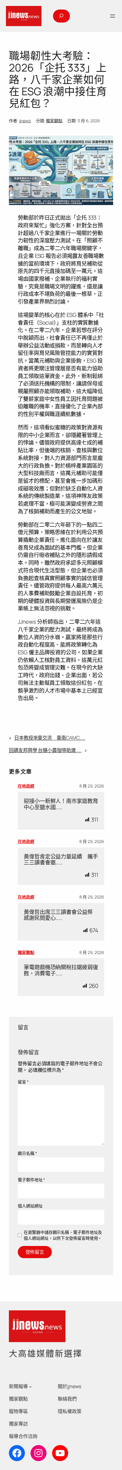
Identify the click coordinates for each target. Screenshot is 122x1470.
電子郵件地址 (31, 1179)
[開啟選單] (112, 16)
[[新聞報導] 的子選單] (30, 1386)
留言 (23, 1082)
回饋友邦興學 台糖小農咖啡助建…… (45, 750)
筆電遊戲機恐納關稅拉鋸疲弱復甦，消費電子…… (61, 970)
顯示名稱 (27, 1153)
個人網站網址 (30, 1206)
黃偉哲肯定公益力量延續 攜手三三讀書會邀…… (61, 859)
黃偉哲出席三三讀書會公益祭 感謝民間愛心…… (61, 915)
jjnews (25, 120)
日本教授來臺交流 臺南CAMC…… (49, 737)
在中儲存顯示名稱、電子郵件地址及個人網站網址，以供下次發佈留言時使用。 (63, 1235)
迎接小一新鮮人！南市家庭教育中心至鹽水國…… (61, 804)
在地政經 (26, 786)
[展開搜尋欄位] (61, 16)
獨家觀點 (54, 120)
